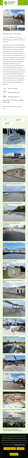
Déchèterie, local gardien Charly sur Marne (13, 281)
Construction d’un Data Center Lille (13, 300)
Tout (5, 119)
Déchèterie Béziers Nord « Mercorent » (10, 261)
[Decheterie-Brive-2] (6, 28)
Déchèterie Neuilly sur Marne (11, 336)
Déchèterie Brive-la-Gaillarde (11, 391)
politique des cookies (19, 444)
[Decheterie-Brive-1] (14, 17)
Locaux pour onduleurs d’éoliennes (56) (13, 410)
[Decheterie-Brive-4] (21, 28)
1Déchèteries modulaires (19, 119)
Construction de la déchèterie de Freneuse (12, 203)
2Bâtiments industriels (7, 123)
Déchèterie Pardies (8, 355)
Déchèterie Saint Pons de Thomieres (13, 373)
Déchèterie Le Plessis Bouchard (12, 318)
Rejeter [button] (20, 448)
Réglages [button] (14, 454)
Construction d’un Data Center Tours (13, 165)
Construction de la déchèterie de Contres (12, 146)
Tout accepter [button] (10, 448)
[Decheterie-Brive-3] (14, 28)
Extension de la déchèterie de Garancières (11, 223)
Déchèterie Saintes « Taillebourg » (13, 242)
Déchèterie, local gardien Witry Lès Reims (13, 184)
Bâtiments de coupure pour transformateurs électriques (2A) (12, 429)
